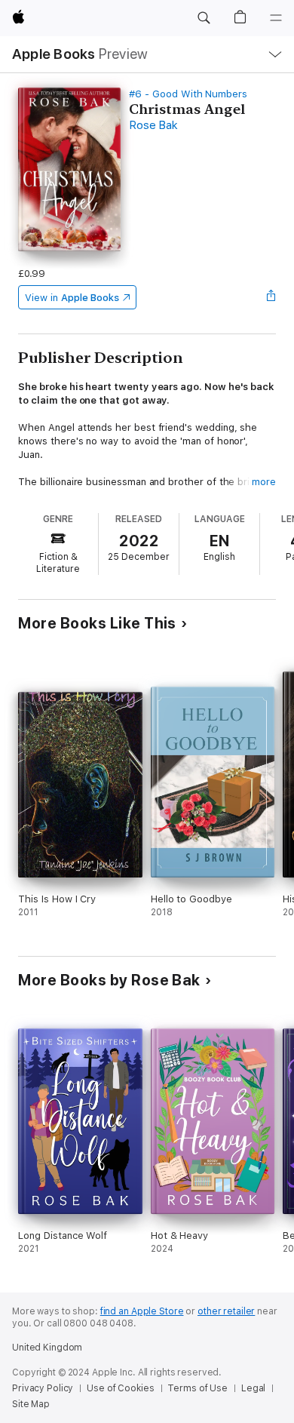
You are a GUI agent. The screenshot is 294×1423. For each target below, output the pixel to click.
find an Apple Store (142, 1311)
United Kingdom (47, 1347)
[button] (203, 18)
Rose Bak (153, 125)
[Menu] (276, 18)
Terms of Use (197, 1388)
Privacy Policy (42, 1388)
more (264, 481)
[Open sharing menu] (271, 297)
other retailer (226, 1311)
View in (72, 297)
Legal (253, 1388)
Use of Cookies (120, 1388)
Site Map (31, 1404)
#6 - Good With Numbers (188, 94)
